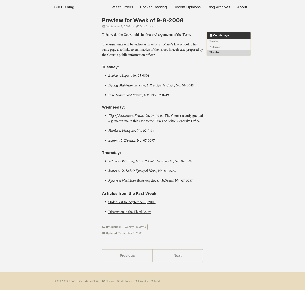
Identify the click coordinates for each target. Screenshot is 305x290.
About (242, 7)
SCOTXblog (64, 7)
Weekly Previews (135, 227)
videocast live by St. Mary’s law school (161, 44)
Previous (127, 255)
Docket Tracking (153, 7)
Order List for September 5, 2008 (132, 202)
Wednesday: (215, 46)
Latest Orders (121, 7)
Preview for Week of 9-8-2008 (142, 20)
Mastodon (126, 281)
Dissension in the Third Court (129, 212)
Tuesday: (214, 41)
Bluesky (109, 281)
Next (178, 255)
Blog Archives (219, 7)
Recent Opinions (187, 7)
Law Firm (93, 281)
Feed (156, 281)
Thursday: (214, 52)
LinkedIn (143, 281)
